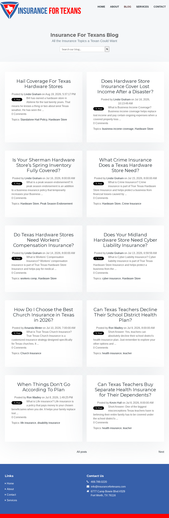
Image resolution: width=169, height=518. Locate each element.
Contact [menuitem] (160, 6)
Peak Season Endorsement (56, 203)
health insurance (112, 353)
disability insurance (48, 422)
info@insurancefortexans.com (108, 486)
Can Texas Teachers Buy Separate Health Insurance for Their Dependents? (125, 390)
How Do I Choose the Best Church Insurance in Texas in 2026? (43, 315)
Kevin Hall (116, 402)
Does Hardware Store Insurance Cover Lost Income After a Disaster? (125, 86)
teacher (127, 353)
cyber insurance (111, 278)
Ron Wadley (116, 327)
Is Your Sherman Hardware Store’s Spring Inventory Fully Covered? (43, 165)
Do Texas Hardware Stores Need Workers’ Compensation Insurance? (43, 240)
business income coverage (118, 128)
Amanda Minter (33, 327)
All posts (82, 451)
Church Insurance (30, 353)
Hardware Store (58, 119)
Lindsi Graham (32, 94)
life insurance (28, 422)
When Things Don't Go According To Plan (43, 387)
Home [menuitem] (101, 6)
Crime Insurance (131, 203)
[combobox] (82, 49)
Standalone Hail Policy (33, 119)
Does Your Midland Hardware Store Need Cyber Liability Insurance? (125, 240)
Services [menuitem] (142, 6)
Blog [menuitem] (127, 6)
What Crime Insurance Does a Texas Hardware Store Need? (125, 165)
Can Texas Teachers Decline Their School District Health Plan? (125, 315)
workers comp (28, 278)
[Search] (107, 49)
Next (161, 451)
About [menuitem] (114, 6)
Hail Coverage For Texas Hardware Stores (44, 83)
